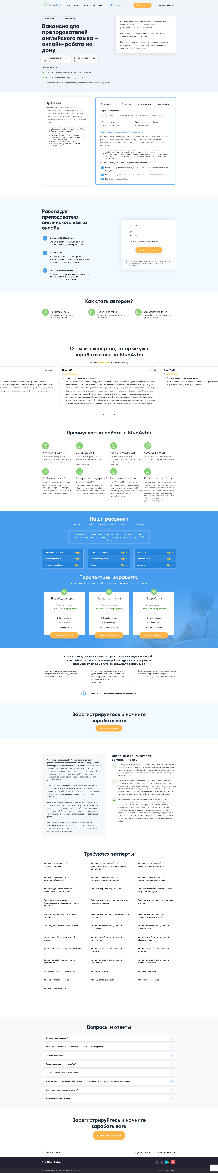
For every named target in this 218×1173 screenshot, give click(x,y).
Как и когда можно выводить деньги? (62, 1090)
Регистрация (97, 5)
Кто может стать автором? (57, 1038)
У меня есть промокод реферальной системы (144, 241)
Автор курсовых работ (148, 980)
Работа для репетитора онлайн (106, 889)
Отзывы (87, 5)
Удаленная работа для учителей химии (62, 948)
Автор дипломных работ (102, 980)
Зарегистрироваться (148, 250)
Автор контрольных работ (56, 980)
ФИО (129, 223)
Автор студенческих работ (56, 988)
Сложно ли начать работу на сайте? (61, 1064)
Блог (68, 5)
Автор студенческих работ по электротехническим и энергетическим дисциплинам (109, 866)
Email (129, 232)
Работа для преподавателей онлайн (61, 926)
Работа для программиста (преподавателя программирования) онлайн (61, 903)
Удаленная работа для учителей (59, 971)
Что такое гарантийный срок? (58, 1099)
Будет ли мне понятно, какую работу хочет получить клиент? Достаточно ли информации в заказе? (88, 1081)
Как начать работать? (55, 1055)
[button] (105, 415)
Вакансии (77, 5)
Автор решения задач (148, 971)
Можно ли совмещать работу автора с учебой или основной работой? (75, 1047)
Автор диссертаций (100, 971)
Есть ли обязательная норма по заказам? (63, 1073)
